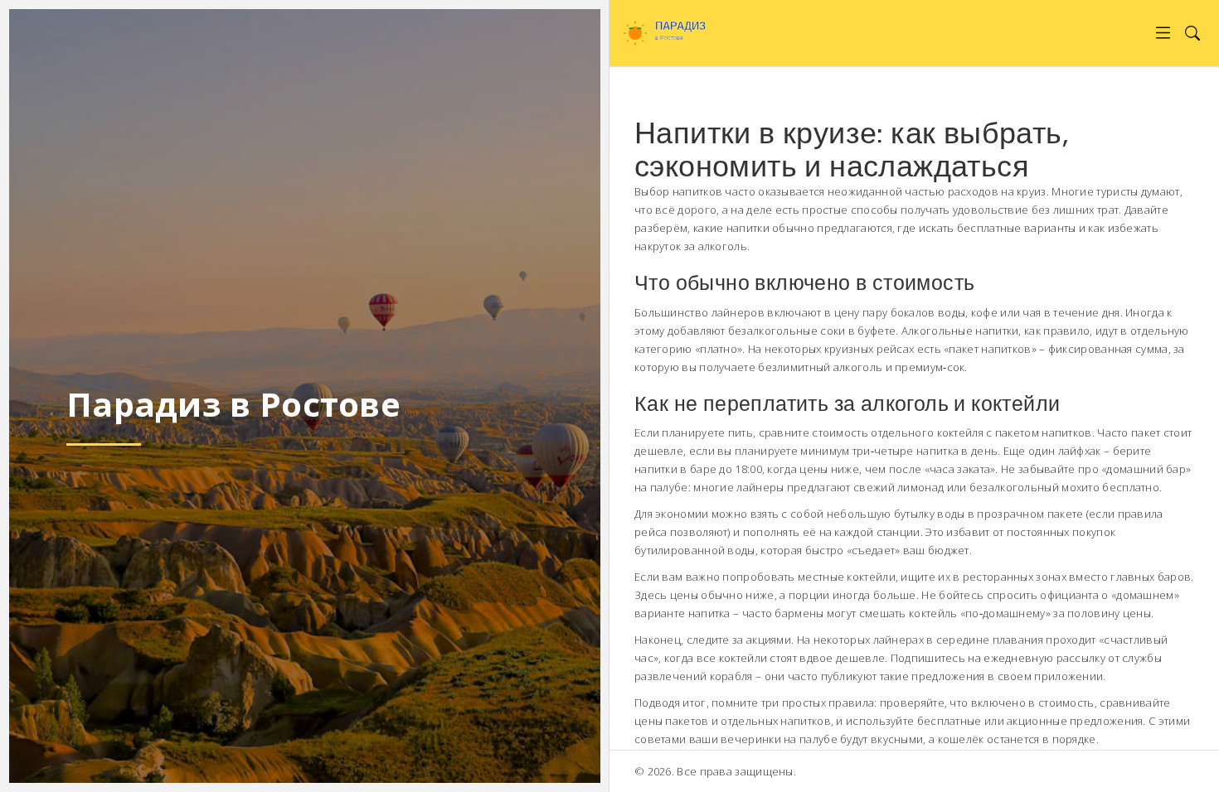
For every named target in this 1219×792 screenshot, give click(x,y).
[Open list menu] (1163, 32)
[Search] (1192, 32)
